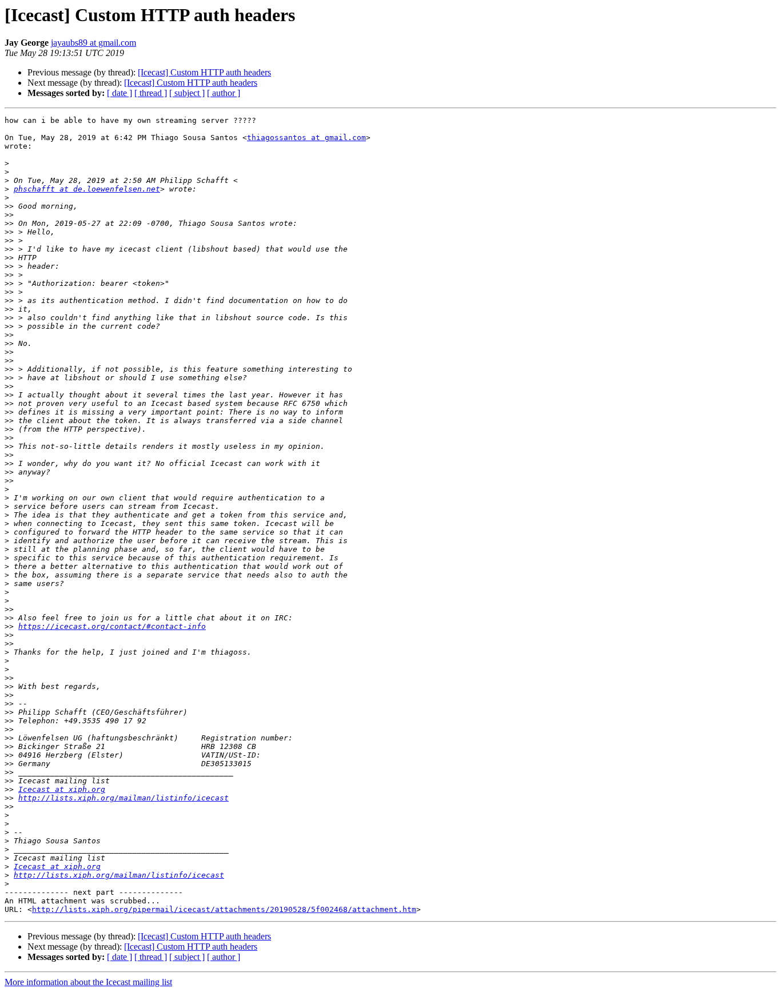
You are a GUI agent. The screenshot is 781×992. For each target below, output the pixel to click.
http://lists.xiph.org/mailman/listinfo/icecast (123, 798)
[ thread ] (150, 93)
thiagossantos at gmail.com (306, 137)
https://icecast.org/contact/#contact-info (112, 626)
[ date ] (119, 93)
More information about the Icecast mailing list (88, 982)
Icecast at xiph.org (61, 789)
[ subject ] (187, 93)
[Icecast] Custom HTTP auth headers (204, 72)
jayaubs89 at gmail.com (93, 42)
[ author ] (223, 93)
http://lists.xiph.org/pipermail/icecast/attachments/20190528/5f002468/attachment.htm (224, 909)
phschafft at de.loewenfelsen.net (87, 189)
